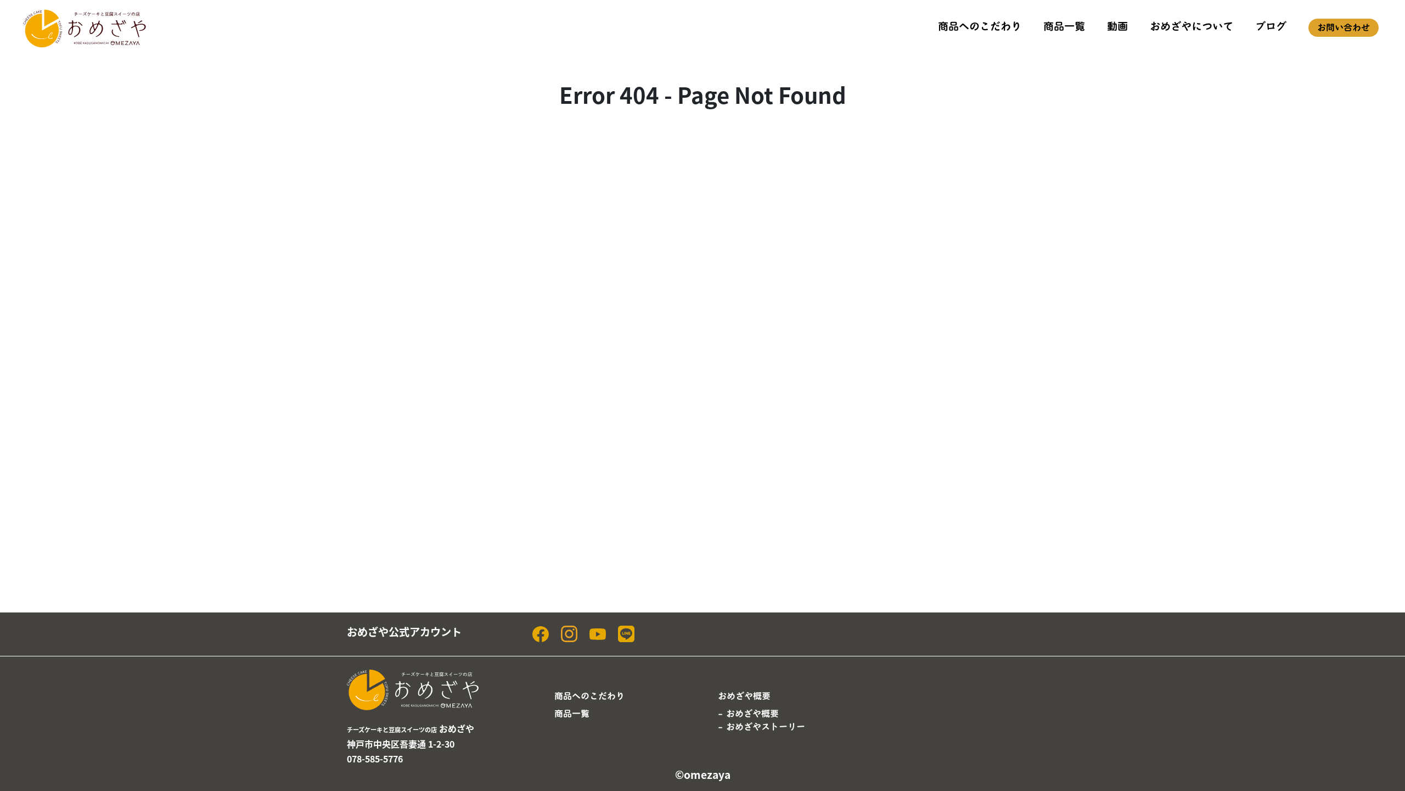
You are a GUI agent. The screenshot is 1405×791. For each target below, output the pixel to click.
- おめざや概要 (748, 713)
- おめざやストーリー (761, 726)
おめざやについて (1191, 26)
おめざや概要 (744, 696)
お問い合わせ (1343, 27)
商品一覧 (1064, 26)
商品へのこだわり (979, 26)
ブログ (1270, 26)
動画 (1117, 26)
